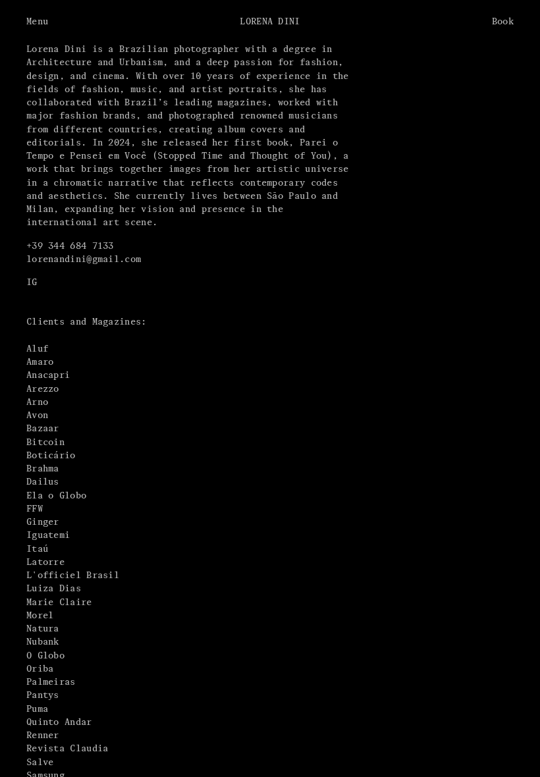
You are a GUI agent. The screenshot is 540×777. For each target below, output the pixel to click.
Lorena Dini (270, 21)
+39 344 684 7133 (70, 246)
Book (503, 21)
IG (32, 282)
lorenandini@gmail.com (83, 259)
